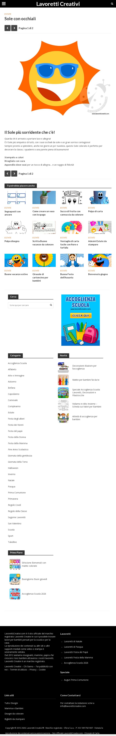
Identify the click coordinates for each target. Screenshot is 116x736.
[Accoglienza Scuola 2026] (15, 594)
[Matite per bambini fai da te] (63, 380)
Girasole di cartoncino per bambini (40, 277)
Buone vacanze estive (16, 274)
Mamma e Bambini (14, 708)
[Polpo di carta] (100, 197)
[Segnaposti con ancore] (16, 197)
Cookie (42, 669)
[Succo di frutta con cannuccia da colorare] (72, 197)
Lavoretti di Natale (73, 641)
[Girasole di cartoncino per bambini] (44, 260)
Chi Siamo (28, 666)
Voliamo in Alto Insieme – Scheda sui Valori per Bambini (86, 405)
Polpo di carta (95, 211)
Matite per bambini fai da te (85, 379)
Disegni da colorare (14, 713)
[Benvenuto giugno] (100, 260)
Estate (8, 14)
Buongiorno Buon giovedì (34, 579)
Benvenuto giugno (98, 274)
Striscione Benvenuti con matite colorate (34, 564)
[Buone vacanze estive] (16, 260)
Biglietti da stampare (15, 719)
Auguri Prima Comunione (76, 679)
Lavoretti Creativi (58, 3)
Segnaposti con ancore (13, 213)
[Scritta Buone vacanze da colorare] (44, 227)
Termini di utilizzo (18, 669)
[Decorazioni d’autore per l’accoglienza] (63, 367)
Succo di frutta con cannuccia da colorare (71, 213)
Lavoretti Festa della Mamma (78, 657)
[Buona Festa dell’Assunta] (72, 260)
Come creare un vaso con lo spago (43, 213)
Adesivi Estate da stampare (97, 243)
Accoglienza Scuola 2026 (34, 593)
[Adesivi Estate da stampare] (100, 227)
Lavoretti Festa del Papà (76, 652)
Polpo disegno (12, 241)
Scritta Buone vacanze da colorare (43, 243)
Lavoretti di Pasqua (73, 646)
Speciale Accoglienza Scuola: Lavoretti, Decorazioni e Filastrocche (86, 392)
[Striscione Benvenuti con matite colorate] (15, 564)
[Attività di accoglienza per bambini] (63, 418)
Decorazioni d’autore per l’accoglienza (84, 367)
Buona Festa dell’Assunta (67, 276)
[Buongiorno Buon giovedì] (15, 579)
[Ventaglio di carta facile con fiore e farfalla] (72, 227)
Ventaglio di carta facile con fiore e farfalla (69, 244)
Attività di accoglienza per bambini (84, 418)
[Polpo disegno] (16, 227)
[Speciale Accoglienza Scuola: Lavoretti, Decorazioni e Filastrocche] (63, 392)
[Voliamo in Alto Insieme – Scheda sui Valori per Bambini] (63, 405)
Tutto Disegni (11, 703)
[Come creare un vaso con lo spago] (44, 197)
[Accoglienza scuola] (80, 320)
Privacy (32, 669)
